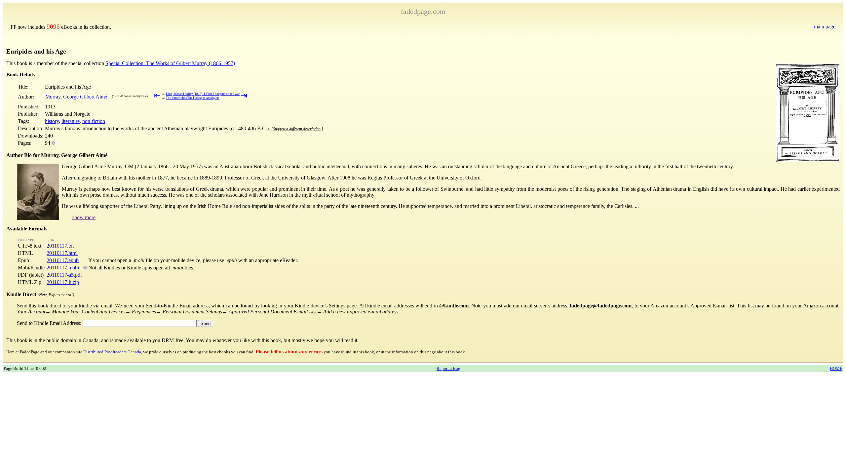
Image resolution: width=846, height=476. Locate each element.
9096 (53, 26)
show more (84, 217)
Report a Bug (448, 368)
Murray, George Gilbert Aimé (76, 96)
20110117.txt (60, 246)
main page (824, 26)
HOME (836, 368)
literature (70, 121)
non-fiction (93, 121)
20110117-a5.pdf (64, 275)
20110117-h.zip (63, 282)
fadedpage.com (423, 11)
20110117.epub (63, 260)
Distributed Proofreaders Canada (112, 351)
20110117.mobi (63, 267)
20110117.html (62, 253)
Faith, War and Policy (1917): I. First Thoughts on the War (203, 94)
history (52, 121)
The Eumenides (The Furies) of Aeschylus (192, 97)
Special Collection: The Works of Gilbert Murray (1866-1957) (170, 63)
